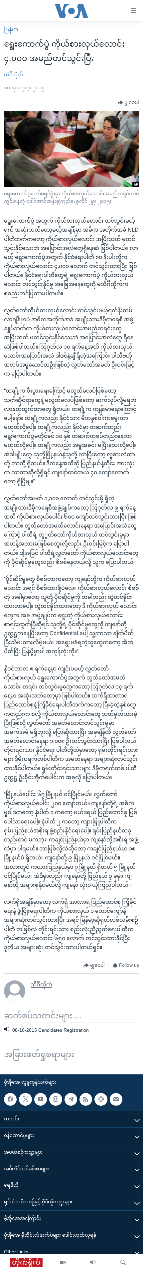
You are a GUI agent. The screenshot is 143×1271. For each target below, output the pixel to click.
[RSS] (85, 1099)
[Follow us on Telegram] (71, 1099)
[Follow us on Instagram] (55, 1099)
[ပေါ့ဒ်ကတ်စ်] (100, 1099)
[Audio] (93, 1262)
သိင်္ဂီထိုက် (13, 74)
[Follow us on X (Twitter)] (25, 1099)
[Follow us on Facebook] (10, 1099)
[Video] (63, 1262)
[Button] (128, 102)
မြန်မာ (11, 29)
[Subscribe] (116, 1099)
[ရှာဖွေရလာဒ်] (123, 1262)
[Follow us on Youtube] (40, 1099)
